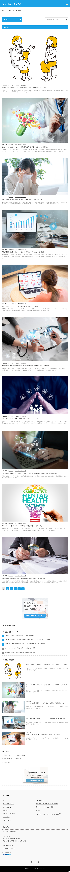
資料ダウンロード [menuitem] (8, 807)
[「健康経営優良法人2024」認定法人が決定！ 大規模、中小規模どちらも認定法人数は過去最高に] (35, 450)
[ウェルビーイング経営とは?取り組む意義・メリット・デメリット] (35, 396)
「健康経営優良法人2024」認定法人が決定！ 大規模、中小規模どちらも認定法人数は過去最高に (30, 473)
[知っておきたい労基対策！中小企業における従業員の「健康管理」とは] (35, 177)
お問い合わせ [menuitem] (7, 820)
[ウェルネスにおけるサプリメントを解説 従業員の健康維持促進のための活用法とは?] (35, 121)
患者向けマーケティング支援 (11, 758)
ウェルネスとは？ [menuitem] (8, 804)
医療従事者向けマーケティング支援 (13, 755)
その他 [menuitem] (38, 810)
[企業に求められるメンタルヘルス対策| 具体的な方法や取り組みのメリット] (35, 503)
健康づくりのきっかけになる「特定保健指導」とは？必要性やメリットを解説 (24, 87)
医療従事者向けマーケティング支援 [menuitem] (47, 804)
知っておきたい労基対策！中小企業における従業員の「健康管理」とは (22, 199)
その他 (11, 85)
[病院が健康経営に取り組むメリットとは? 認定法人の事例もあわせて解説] (35, 229)
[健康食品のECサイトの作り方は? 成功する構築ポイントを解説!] (35, 284)
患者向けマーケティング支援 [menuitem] (45, 807)
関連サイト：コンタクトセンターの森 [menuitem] (47, 814)
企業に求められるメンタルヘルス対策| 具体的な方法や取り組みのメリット (23, 526)
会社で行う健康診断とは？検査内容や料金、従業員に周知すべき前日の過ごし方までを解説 (27, 639)
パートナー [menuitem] (6, 817)
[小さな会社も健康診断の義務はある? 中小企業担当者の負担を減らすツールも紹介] (35, 340)
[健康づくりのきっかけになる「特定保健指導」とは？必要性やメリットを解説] (35, 59)
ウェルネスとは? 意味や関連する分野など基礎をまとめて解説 (20, 648)
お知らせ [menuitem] (5, 810)
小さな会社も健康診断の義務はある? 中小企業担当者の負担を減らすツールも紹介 (25, 365)
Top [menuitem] (4, 800)
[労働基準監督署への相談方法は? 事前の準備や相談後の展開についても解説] (35, 556)
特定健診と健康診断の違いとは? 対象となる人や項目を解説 (19, 635)
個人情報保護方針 (8, 845)
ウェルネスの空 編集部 (20, 85)
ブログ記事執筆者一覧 (8, 625)
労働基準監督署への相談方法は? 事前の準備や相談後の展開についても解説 (23, 578)
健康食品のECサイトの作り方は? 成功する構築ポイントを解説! (20, 306)
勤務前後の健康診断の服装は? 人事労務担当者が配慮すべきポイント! (22, 652)
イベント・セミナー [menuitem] (9, 813)
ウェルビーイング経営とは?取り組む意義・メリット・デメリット (21, 418)
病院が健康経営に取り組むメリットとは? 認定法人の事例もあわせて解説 (23, 252)
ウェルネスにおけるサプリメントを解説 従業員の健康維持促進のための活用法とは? (26, 147)
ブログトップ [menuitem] (40, 800)
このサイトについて (9, 848)
